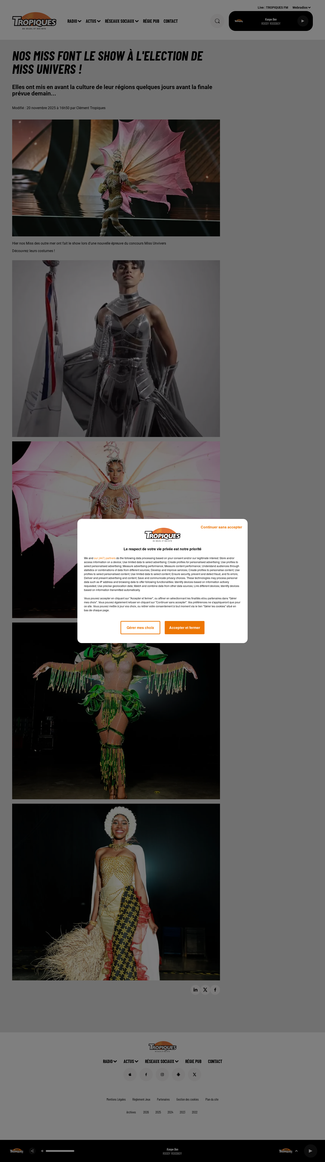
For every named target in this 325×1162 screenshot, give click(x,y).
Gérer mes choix (140, 627)
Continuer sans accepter (221, 527)
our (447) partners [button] (105, 558)
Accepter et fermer (184, 627)
